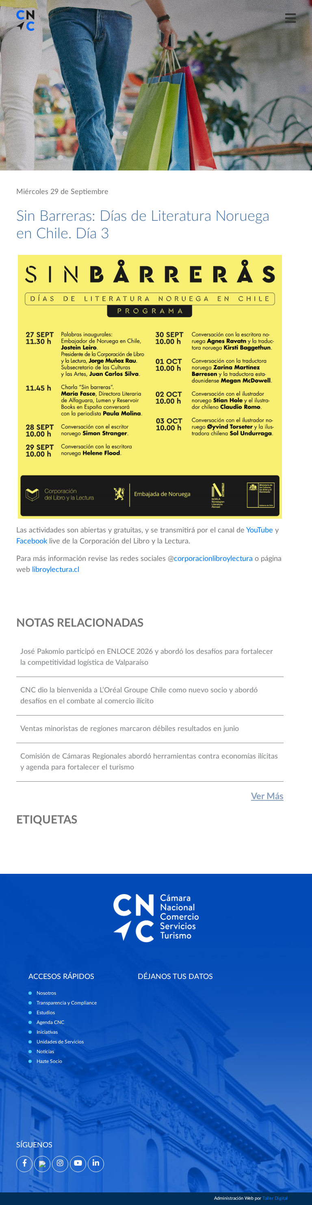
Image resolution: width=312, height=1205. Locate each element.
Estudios (46, 1012)
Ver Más (267, 796)
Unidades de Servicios (60, 1041)
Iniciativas (47, 1032)
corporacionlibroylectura (213, 559)
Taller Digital (275, 1198)
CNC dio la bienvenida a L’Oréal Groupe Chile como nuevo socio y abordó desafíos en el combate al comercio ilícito (139, 696)
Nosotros (46, 993)
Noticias (45, 1051)
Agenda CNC (50, 1022)
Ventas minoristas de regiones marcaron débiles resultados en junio (129, 729)
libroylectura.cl (55, 569)
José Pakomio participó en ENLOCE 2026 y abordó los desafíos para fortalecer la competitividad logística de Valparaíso (146, 657)
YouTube (259, 530)
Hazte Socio (49, 1061)
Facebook (31, 541)
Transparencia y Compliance (67, 1002)
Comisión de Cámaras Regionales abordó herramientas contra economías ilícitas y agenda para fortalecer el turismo (149, 762)
